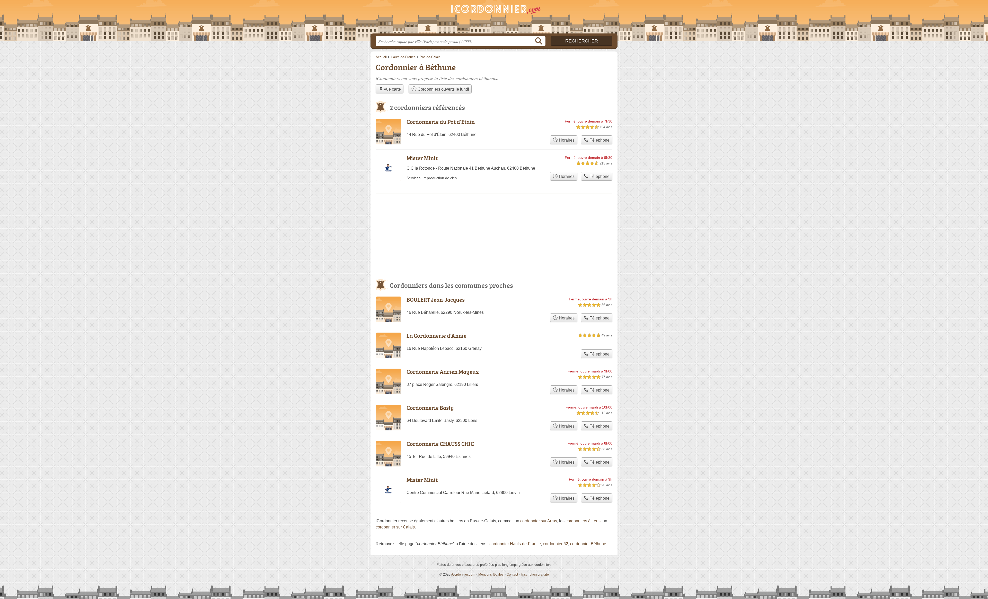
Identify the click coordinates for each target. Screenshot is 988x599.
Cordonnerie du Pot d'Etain (441, 122)
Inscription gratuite (535, 574)
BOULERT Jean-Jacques (436, 299)
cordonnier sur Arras (538, 521)
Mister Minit (422, 158)
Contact (512, 574)
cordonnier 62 (555, 544)
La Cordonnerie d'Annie (436, 336)
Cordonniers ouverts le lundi (443, 89)
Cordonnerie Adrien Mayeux (443, 372)
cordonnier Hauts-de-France (515, 544)
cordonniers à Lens (583, 521)
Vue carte (392, 89)
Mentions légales (491, 574)
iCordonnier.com (463, 574)
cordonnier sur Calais (395, 527)
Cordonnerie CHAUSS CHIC (440, 444)
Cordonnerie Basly (430, 408)
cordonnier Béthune (588, 544)
